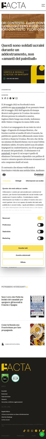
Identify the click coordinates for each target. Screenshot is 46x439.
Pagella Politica (5, 411)
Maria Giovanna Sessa (12, 344)
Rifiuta (23, 262)
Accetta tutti (23, 248)
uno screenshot (18, 107)
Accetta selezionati (23, 255)
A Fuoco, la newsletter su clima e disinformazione (15, 414)
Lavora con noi (5, 420)
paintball (5, 153)
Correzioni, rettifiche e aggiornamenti (12, 402)
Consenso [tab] (7, 181)
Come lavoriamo (5, 396)
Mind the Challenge (6, 417)
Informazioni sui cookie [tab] (35, 181)
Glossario (4, 399)
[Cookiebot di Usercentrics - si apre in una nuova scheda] (34, 174)
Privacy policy (5, 435)
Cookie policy (20, 435)
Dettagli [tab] (18, 181)
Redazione (4, 394)
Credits (34, 435)
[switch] (40, 225)
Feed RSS (4, 391)
